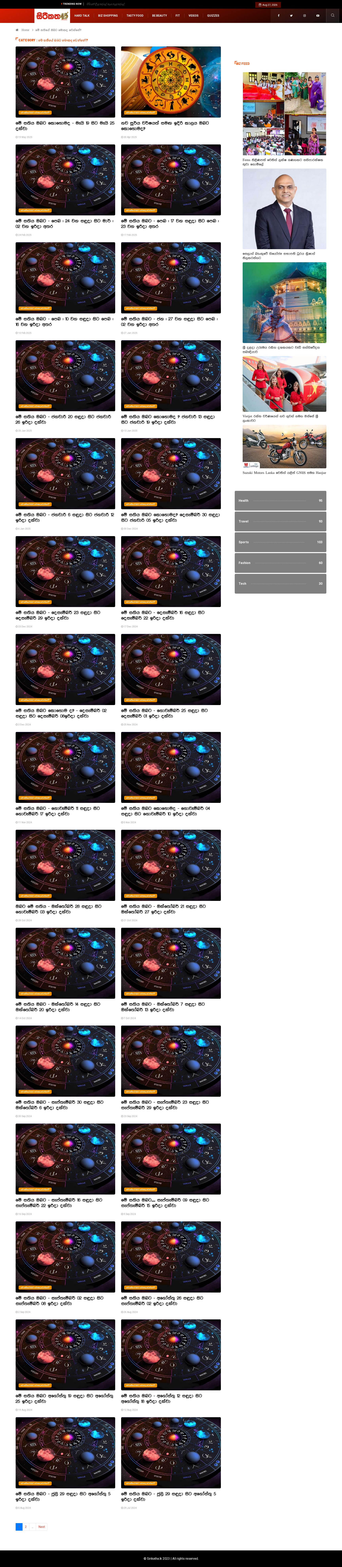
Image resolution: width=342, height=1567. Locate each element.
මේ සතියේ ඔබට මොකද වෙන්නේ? (35, 112)
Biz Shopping (108, 15)
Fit (178, 15)
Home (25, 30)
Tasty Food (134, 15)
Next (41, 1527)
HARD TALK (81, 15)
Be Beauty (159, 15)
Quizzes (213, 15)
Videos (194, 15)
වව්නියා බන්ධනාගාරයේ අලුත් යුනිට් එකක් (110, 4)
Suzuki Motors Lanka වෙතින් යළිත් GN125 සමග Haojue (284, 473)
